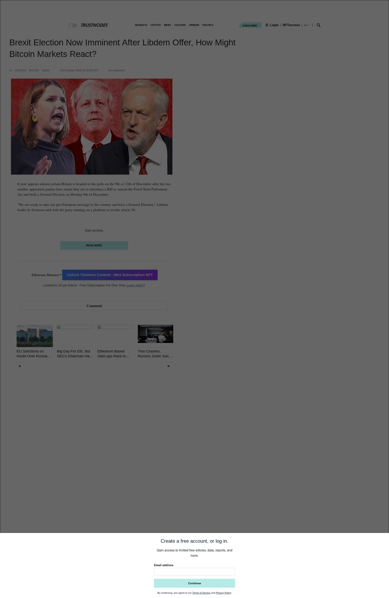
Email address (163, 565)
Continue (194, 583)
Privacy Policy (223, 593)
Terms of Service (201, 593)
